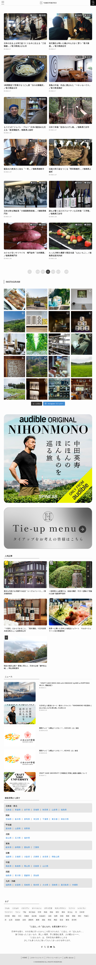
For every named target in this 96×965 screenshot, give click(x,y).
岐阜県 (8, 847)
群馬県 (27, 819)
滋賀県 (8, 857)
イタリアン (25, 908)
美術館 (17, 920)
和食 (51, 912)
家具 (63, 912)
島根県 (18, 866)
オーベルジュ (36, 908)
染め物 (34, 916)
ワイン (17, 912)
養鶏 (67, 920)
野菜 (49, 920)
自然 (24, 920)
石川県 (18, 838)
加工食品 (32, 912)
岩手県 (27, 810)
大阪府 (27, 857)
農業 (37, 920)
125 (66, 272)
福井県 (27, 838)
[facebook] (42, 947)
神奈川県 (65, 819)
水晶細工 (42, 916)
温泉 (50, 916)
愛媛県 (27, 875)
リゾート (72, 908)
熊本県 (36, 885)
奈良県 (45, 857)
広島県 (36, 866)
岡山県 (27, 866)
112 (53, 272)
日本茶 (82, 912)
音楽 (61, 920)
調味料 (31, 920)
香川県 (18, 875)
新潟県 (8, 828)
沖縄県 (75, 885)
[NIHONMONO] (48, 3)
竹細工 (86, 916)
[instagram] (48, 947)
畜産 (67, 916)
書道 (13, 916)
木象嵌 (26, 916)
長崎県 (27, 885)
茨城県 (8, 819)
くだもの (15, 908)
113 (58, 272)
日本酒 (7, 916)
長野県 (27, 828)
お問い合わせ (69, 958)
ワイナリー (9, 912)
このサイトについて (37, 958)
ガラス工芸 (48, 908)
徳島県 (8, 875)
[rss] (54, 947)
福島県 (64, 810)
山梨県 (18, 828)
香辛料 (74, 920)
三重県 (36, 847)
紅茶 (10, 920)
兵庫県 (36, 857)
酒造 (43, 920)
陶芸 (55, 920)
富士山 (70, 912)
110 (42, 272)
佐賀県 (18, 885)
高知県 (36, 875)
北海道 (8, 810)
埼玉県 (36, 819)
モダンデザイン (60, 908)
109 (37, 272)
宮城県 (36, 810)
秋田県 (45, 810)
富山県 (8, 838)
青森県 (18, 810)
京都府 (18, 857)
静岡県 (18, 847)
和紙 (45, 912)
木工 (19, 916)
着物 (73, 916)
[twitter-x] (45, 947)
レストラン (82, 908)
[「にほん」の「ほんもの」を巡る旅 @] (81, 389)
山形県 (54, 810)
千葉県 (45, 819)
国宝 (57, 912)
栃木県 (18, 819)
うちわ (7, 908)
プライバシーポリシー (54, 958)
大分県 (45, 885)
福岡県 (8, 885)
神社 (79, 916)
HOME (24, 958)
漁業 (55, 916)
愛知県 (27, 847)
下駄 (24, 912)
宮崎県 (54, 885)
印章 (39, 912)
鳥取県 (8, 866)
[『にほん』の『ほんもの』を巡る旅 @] (14, 299)
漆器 (61, 916)
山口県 (45, 866)
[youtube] (51, 947)
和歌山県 (55, 857)
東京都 (54, 819)
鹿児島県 (65, 885)
